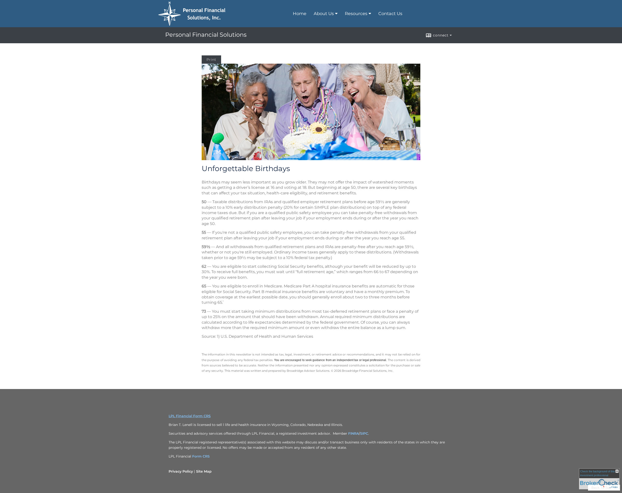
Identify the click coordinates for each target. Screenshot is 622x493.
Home (299, 13)
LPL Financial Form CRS (190, 416)
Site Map (204, 471)
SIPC (364, 433)
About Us (324, 13)
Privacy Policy (181, 471)
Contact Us (390, 13)
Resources (356, 13)
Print (211, 59)
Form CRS (201, 456)
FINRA (353, 433)
